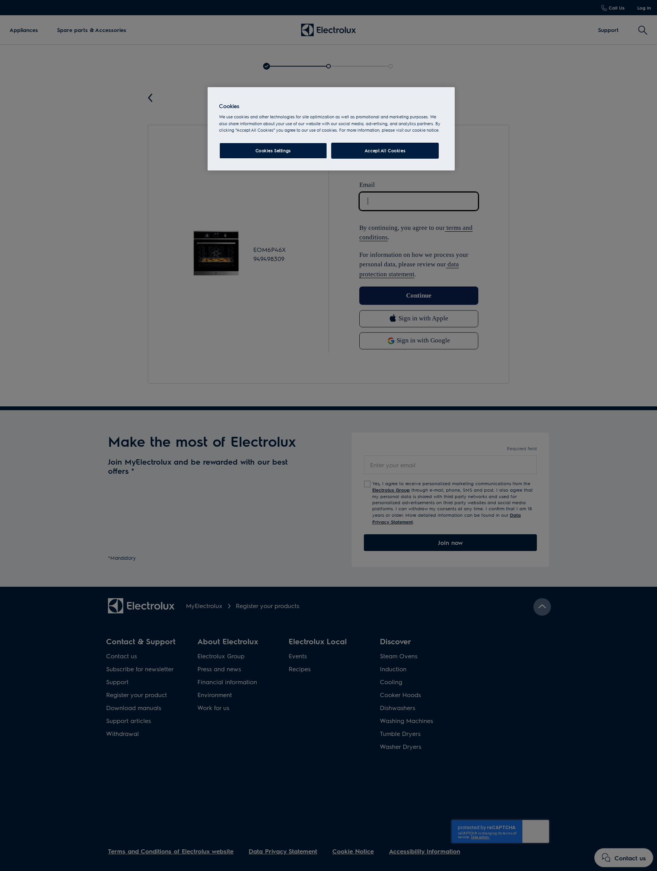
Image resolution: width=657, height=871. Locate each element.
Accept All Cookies (385, 150)
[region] (331, 128)
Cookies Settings (273, 150)
